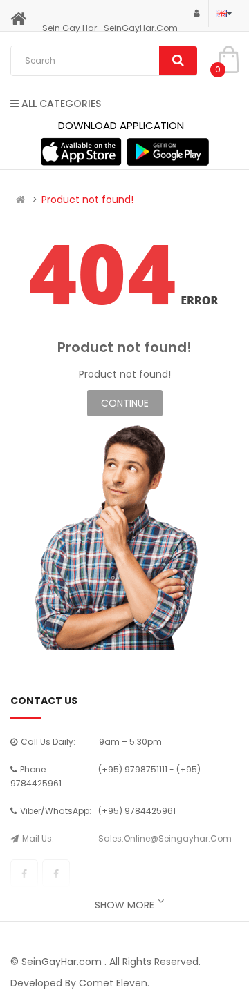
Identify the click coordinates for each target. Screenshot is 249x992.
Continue (125, 403)
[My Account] (195, 13)
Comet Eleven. (114, 983)
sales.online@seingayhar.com (165, 838)
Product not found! (87, 199)
